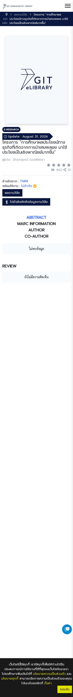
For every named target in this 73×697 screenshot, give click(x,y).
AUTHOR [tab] (36, 230)
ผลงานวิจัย (12, 192)
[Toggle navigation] (67, 6)
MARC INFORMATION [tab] (36, 223)
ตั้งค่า (48, 683)
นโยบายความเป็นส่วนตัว (49, 673)
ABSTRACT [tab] (36, 217)
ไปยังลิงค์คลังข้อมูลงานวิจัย (28, 202)
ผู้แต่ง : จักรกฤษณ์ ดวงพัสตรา (23, 159)
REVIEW (9, 266)
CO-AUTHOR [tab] (36, 236)
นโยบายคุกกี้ (9, 678)
